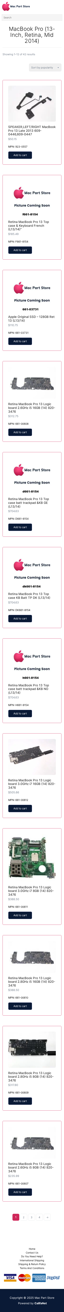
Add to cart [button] (20, 155)
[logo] (16, 6)
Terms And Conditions (32, 1268)
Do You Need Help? (32, 1256)
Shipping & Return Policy (32, 1264)
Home (32, 1248)
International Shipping (32, 1260)
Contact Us (32, 1252)
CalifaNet (40, 1303)
